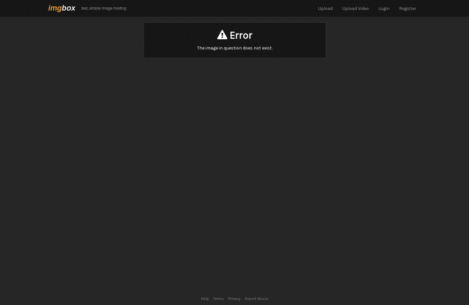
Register (407, 8)
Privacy (234, 298)
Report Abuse (256, 298)
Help (205, 298)
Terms (218, 298)
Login (384, 8)
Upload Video (355, 8)
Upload (325, 8)
